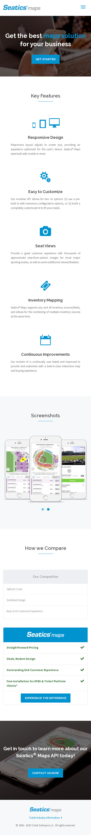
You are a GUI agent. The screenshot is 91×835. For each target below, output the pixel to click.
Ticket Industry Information (45, 818)
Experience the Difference (45, 698)
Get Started (45, 59)
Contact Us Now (45, 773)
